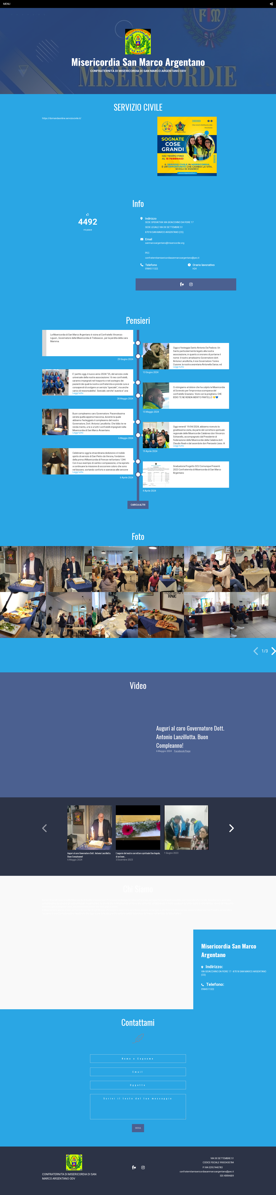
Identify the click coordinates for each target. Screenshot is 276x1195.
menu (6, 3)
